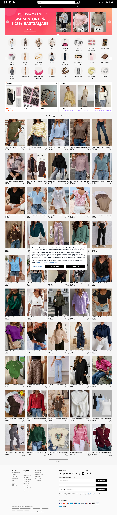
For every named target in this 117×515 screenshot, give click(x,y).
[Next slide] (110, 58)
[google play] (90, 474)
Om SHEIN (14, 474)
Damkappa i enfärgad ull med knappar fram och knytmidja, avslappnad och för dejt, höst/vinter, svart (58, 181)
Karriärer (13, 480)
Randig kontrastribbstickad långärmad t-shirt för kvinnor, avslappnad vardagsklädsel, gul (37, 147)
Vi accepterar (63, 500)
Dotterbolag (14, 476)
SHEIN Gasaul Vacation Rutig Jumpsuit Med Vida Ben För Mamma (80, 350)
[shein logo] (9, 2)
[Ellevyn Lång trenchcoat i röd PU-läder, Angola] (37, 166)
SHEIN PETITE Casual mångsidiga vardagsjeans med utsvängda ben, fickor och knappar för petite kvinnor (58, 384)
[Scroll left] (110, 6)
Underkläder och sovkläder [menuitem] (67, 6)
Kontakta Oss (38, 472)
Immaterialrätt (20, 510)
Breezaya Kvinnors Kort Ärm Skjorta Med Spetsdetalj (15, 283)
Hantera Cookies (36, 508)
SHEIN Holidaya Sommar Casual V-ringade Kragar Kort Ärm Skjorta (15, 215)
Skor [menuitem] (99, 6)
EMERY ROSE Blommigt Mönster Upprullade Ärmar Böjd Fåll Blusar (80, 283)
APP (87, 470)
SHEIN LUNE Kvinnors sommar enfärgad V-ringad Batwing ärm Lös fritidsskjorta (37, 316)
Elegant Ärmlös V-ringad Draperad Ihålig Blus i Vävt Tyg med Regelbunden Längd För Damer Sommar (15, 316)
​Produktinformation (27, 489)
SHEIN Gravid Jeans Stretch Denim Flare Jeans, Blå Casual (102, 249)
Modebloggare (15, 478)
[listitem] (15, 134)
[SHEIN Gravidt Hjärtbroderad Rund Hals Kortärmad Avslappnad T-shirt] (15, 132)
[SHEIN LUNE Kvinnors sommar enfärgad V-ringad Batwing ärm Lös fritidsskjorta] (37, 302)
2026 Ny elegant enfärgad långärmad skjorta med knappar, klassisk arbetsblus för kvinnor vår (80, 452)
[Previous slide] (6, 58)
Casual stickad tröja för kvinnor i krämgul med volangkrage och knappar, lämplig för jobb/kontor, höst (15, 249)
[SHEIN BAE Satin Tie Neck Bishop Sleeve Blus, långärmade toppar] (102, 336)
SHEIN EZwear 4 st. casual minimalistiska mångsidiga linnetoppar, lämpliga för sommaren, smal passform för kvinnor (102, 418)
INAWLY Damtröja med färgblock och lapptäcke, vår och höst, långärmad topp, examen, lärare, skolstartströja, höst (15, 181)
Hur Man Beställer (27, 479)
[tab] (50, 116)
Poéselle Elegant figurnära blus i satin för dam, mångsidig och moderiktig (58, 350)
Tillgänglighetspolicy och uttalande (27, 491)
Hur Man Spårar (26, 481)
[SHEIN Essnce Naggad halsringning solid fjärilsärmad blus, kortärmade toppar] (37, 200)
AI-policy (13, 510)
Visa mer (57, 461)
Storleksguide (26, 483)
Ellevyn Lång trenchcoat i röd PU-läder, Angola (37, 181)
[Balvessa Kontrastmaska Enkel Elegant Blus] (58, 132)
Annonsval (27, 510)
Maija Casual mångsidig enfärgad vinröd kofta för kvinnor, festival (102, 452)
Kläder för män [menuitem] (56, 6)
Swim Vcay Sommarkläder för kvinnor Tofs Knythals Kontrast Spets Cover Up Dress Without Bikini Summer (58, 215)
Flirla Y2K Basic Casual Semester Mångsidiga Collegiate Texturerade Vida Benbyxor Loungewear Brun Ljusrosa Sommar (15, 418)
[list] (72, 473)
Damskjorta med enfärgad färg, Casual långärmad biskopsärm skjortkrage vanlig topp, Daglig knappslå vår (80, 316)
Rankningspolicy (27, 487)
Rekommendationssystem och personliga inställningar (23, 512)
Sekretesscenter (15, 508)
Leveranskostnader (27, 473)
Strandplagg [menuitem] (38, 6)
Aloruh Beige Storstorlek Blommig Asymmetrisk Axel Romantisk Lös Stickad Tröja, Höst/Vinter (58, 283)
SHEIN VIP (25, 485)
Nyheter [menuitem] (14, 6)
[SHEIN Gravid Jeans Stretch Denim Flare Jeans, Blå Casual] (102, 234)
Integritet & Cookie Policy (93, 493)
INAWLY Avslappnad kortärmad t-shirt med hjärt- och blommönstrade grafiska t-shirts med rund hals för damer (58, 452)
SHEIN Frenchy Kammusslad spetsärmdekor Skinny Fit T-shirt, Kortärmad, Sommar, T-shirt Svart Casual (102, 316)
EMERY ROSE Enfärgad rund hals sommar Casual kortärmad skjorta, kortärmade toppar (15, 350)
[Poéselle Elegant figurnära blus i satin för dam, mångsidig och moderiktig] (58, 336)
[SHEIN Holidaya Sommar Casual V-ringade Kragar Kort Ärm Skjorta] (15, 200)
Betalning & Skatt (39, 474)
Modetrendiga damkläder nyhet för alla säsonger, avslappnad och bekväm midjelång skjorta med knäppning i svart (80, 384)
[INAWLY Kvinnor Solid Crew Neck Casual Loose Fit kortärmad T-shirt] (102, 200)
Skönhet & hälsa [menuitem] (92, 6)
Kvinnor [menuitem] (32, 6)
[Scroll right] (112, 6)
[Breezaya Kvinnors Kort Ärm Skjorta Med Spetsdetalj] (15, 268)
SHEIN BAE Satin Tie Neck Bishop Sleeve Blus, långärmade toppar (102, 350)
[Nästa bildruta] (109, 21)
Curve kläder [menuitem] (105, 6)
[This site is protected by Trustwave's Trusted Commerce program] (60, 506)
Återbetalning (26, 477)
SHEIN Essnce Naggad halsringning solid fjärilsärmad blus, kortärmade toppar (37, 215)
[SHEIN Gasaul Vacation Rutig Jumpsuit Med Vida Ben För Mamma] (80, 336)
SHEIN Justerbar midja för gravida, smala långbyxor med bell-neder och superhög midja (15, 452)
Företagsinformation (16, 472)
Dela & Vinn (38, 478)
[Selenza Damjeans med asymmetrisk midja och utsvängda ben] (102, 132)
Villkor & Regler (45, 508)
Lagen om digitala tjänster (15, 482)
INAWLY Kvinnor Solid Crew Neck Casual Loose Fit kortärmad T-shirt (102, 215)
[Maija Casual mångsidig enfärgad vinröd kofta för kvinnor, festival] (102, 437)
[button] (109, 2)
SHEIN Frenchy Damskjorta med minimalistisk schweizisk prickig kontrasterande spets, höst (37, 452)
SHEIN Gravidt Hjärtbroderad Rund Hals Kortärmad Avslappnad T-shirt (15, 147)
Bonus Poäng (38, 476)
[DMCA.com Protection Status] (64, 506)
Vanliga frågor (38, 480)
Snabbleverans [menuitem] (21, 6)
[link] (103, 2)
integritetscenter (94, 494)
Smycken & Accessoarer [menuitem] (81, 6)
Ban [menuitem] (50, 6)
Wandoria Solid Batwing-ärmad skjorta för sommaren (102, 181)
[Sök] (77, 2)
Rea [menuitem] (27, 6)
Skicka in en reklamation (14, 485)
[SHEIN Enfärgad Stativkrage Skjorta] (80, 166)
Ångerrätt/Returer (27, 475)
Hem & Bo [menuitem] (45, 6)
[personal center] (100, 2)
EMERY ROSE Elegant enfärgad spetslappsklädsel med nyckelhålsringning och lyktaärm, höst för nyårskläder (37, 418)
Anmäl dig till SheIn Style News (67, 477)
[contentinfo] (83, 503)
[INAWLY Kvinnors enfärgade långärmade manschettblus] (37, 234)
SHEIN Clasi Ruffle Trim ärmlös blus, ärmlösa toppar (102, 283)
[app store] (87, 474)
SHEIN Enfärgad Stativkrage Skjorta (79, 181)
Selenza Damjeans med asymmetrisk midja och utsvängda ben (102, 147)
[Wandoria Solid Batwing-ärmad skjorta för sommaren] (102, 166)
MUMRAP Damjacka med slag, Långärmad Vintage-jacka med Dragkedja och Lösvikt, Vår (58, 316)
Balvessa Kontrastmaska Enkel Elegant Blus (58, 147)
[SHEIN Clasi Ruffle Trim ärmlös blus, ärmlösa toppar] (102, 268)
